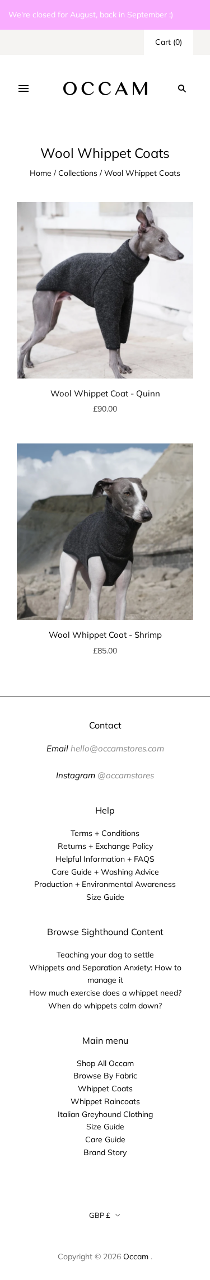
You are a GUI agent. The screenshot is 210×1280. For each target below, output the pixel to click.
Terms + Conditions (105, 833)
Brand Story (105, 1152)
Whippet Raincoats (105, 1101)
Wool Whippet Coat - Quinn (105, 393)
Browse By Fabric (105, 1076)
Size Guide (105, 897)
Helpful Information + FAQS (105, 859)
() (168, 42)
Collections (77, 173)
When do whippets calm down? (105, 1006)
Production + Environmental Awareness (105, 884)
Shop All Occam (105, 1063)
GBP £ (99, 1215)
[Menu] (23, 88)
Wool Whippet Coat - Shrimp (105, 634)
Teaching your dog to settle (105, 955)
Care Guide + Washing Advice (105, 872)
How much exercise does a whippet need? (105, 993)
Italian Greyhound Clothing (105, 1114)
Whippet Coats (105, 1088)
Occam (135, 1256)
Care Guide (105, 1139)
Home (41, 173)
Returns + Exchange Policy (105, 846)
